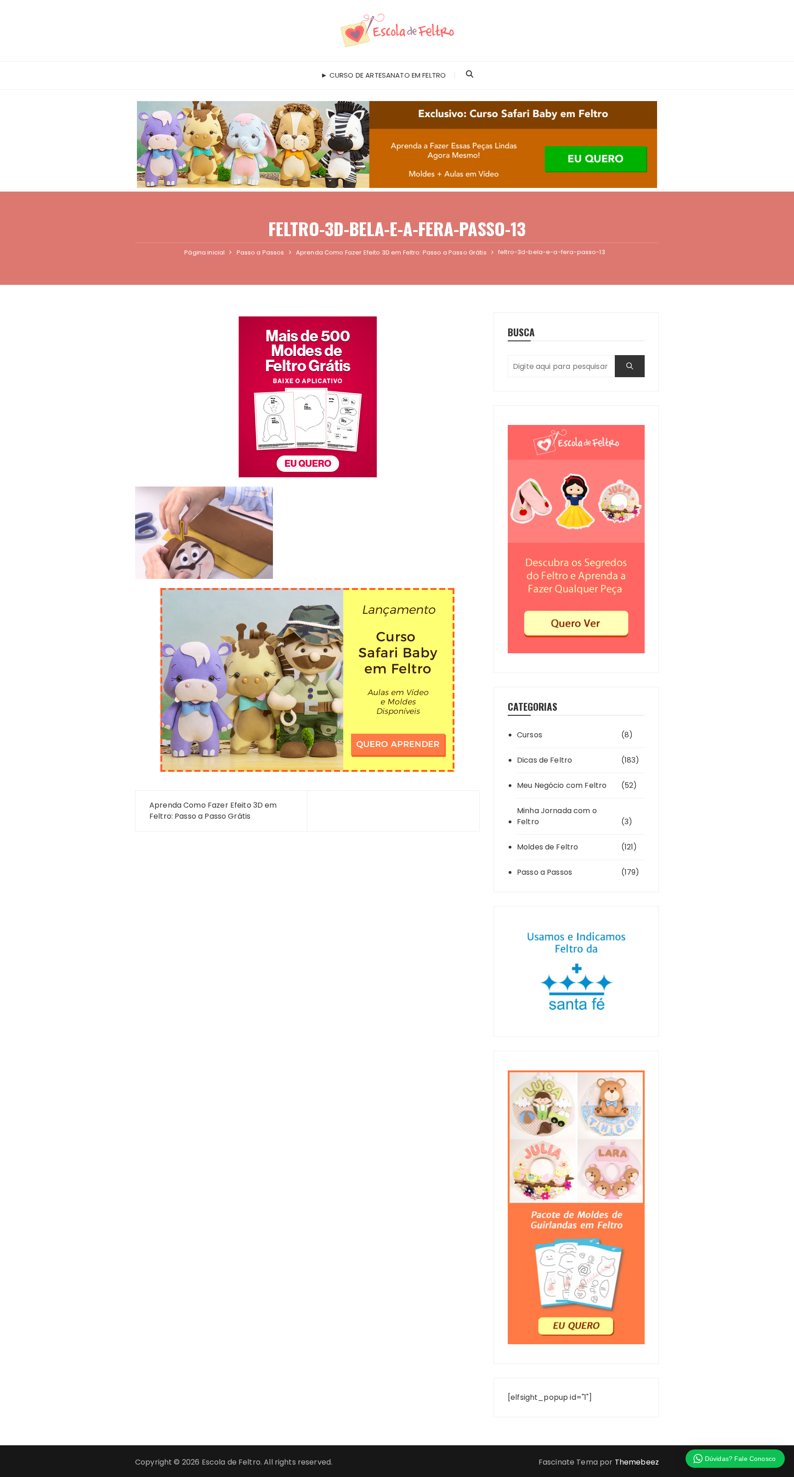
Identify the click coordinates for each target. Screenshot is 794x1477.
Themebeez (637, 1462)
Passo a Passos (544, 872)
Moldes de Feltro (547, 847)
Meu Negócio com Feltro (562, 785)
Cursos (529, 735)
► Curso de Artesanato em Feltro (383, 75)
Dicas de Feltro (544, 760)
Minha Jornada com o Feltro (557, 816)
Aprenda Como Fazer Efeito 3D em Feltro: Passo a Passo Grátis (213, 810)
